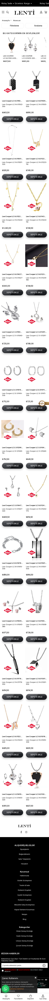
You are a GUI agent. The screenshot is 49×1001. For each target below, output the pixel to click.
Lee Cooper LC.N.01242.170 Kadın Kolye (36, 505)
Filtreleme (14, 26)
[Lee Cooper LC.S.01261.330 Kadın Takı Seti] (36, 313)
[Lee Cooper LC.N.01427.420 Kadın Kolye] (12, 256)
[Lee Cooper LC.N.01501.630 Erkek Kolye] (36, 545)
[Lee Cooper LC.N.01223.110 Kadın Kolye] (36, 140)
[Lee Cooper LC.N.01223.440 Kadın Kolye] (12, 718)
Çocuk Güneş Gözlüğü (24, 946)
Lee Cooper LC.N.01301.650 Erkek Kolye (36, 679)
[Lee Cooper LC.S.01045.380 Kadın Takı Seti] (12, 602)
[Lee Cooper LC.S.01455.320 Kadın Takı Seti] (12, 776)
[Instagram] (27, 832)
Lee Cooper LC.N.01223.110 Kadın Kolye (36, 159)
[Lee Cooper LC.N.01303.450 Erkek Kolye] (36, 776)
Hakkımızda (24, 876)
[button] (11, 154)
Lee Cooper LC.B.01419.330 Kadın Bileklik (12, 563)
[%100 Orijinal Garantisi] (44, 403)
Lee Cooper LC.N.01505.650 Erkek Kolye (36, 101)
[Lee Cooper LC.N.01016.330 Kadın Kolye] (36, 718)
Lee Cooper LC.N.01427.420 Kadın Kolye (12, 274)
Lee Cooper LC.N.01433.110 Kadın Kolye (36, 216)
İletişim (24, 914)
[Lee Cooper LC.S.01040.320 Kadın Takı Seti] (12, 313)
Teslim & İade (24, 885)
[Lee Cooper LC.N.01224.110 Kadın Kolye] (12, 198)
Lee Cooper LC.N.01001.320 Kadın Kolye (12, 159)
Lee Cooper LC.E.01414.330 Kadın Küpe (12, 390)
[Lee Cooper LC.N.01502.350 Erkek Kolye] (12, 82)
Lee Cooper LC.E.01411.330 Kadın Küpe (36, 390)
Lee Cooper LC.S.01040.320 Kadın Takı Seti (12, 332)
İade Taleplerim (25, 859)
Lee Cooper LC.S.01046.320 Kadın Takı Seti (36, 447)
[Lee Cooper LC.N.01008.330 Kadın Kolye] (36, 602)
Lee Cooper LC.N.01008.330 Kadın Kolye (36, 621)
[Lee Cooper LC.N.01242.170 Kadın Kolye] (36, 487)
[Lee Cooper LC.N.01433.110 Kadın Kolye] (36, 198)
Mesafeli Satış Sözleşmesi (24, 905)
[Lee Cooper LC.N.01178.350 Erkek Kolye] (12, 660)
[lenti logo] (24, 825)
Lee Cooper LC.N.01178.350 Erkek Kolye (12, 679)
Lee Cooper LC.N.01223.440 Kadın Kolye (12, 736)
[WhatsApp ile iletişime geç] (5, 988)
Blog (24, 919)
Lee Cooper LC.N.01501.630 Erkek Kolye (36, 563)
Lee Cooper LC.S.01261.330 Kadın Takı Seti (36, 332)
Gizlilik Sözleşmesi (24, 880)
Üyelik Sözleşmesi (24, 895)
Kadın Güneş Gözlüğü (24, 936)
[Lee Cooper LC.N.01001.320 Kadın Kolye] (12, 140)
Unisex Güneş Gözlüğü (24, 941)
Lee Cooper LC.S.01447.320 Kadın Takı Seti (12, 505)
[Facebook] (22, 832)
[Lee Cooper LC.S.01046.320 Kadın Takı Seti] (36, 429)
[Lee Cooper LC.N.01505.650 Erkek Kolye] (36, 82)
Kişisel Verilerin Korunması (24, 910)
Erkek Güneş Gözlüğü (24, 931)
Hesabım (24, 864)
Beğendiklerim (24, 854)
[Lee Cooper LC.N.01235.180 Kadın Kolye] (36, 256)
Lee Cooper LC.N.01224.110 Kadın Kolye (12, 216)
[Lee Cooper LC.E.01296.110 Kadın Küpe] (12, 429)
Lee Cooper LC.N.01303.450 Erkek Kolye (9, 57)
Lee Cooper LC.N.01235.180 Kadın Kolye (36, 274)
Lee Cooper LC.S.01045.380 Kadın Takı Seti (12, 621)
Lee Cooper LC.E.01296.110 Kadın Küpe (12, 447)
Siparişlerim (24, 849)
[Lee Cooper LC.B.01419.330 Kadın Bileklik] (12, 545)
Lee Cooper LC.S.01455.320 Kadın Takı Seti (29, 57)
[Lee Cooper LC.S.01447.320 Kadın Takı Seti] (12, 487)
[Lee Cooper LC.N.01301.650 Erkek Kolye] (36, 660)
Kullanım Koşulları (24, 890)
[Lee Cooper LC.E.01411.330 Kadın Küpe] (36, 371)
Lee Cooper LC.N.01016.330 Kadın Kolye (36, 736)
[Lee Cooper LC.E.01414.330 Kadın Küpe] (12, 371)
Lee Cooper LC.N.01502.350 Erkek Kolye (12, 101)
